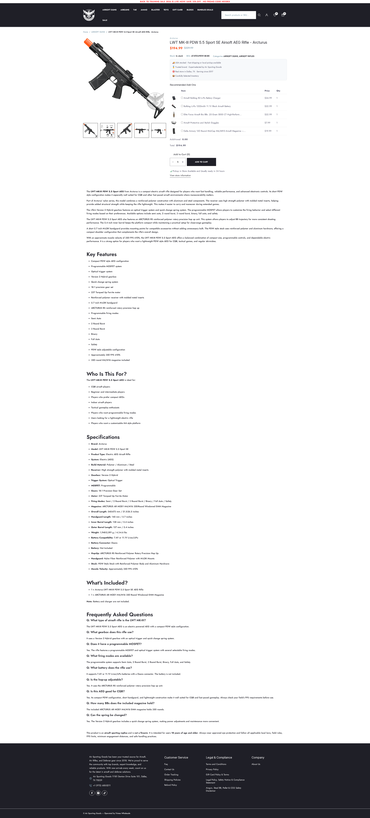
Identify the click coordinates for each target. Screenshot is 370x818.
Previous (86, 130)
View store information (180, 175)
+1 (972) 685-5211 (102, 785)
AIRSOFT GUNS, (230, 56)
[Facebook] (92, 793)
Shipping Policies (172, 779)
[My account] (267, 15)
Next (162, 130)
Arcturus (174, 38)
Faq (166, 764)
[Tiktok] (104, 793)
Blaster (155, 11)
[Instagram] (98, 793)
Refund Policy (170, 785)
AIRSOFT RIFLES (246, 56)
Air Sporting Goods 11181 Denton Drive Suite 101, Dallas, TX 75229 (120, 778)
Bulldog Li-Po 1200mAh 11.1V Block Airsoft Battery (207, 106)
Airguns (125, 11)
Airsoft (122, 454)
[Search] (259, 15)
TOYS (166, 11)
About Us (256, 764)
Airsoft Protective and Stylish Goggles (201, 122)
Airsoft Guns (109, 11)
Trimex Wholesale (122, 813)
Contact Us (169, 769)
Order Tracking (171, 774)
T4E (135, 11)
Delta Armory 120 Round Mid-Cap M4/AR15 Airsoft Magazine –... (215, 131)
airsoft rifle (164, 191)
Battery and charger (102, 601)
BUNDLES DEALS (205, 11)
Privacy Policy (212, 769)
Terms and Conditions (216, 764)
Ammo (144, 11)
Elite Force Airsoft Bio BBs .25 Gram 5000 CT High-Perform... (213, 114)
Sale (104, 22)
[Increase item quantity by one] (183, 162)
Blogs (190, 11)
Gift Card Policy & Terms (217, 774)
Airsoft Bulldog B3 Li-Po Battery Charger (202, 98)
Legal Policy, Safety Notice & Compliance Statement (225, 781)
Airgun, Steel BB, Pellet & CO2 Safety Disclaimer (223, 789)
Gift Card (178, 11)
